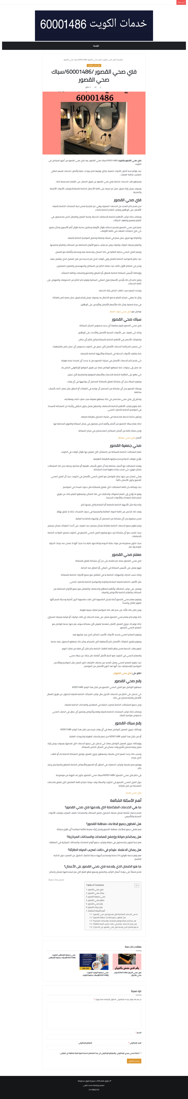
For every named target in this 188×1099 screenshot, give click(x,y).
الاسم (138, 1032)
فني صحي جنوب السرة (120, 311)
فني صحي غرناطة (126, 438)
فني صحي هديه (133, 793)
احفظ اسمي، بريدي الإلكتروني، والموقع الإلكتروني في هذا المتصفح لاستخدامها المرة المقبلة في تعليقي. (99, 1053)
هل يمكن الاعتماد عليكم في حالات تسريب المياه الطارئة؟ (115, 923)
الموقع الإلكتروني (85, 1042)
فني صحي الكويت (109, 59)
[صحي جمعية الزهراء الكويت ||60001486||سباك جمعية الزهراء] (94, 962)
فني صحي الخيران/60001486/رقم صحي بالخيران (127, 974)
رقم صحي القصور (95, 904)
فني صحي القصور (95, 889)
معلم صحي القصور (96, 900)
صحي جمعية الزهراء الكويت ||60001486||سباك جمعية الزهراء (95, 974)
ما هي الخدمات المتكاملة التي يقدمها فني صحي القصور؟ (115, 914)
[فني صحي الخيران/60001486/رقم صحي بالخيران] (127, 962)
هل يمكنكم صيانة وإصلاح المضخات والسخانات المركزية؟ (114, 920)
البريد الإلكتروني (135, 1042)
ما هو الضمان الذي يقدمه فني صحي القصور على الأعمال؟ (115, 927)
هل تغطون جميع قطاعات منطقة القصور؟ (109, 917)
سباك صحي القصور (96, 893)
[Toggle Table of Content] (135, 885)
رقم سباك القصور (95, 907)
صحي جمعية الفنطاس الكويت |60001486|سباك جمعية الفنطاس (62, 956)
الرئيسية (96, 45)
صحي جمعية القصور (96, 896)
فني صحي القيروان (122, 673)
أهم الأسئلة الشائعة (96, 911)
